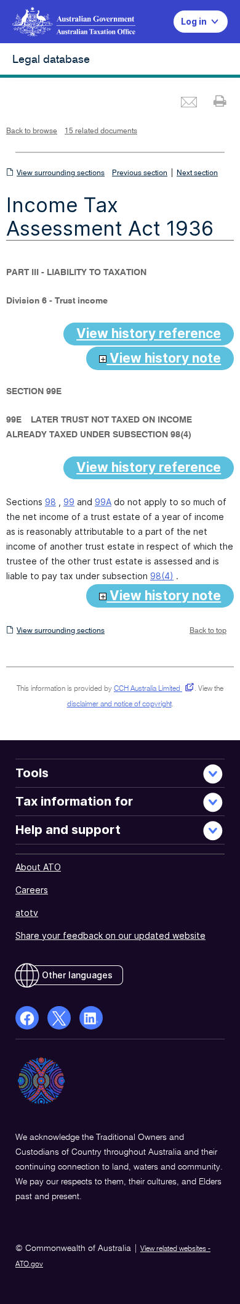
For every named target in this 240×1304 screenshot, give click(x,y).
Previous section (139, 173)
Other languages (77, 975)
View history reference (148, 333)
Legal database (51, 59)
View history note (163, 358)
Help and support (68, 829)
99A (103, 502)
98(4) (162, 576)
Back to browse (31, 131)
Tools (32, 772)
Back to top (208, 631)
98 (50, 502)
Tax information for (74, 801)
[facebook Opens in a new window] (27, 1018)
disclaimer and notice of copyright (119, 704)
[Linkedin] (91, 1018)
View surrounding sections (61, 173)
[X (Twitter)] (59, 1018)
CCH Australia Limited (152, 689)
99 (68, 502)
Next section (197, 173)
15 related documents (101, 131)
